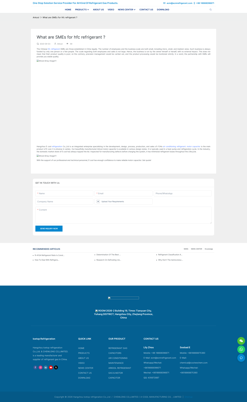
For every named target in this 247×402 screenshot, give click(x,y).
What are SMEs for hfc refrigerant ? (60, 17)
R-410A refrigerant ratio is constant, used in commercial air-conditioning (50, 255)
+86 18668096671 (205, 3)
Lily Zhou (149, 347)
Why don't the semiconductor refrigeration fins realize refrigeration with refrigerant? (170, 260)
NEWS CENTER (196, 249)
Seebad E (185, 347)
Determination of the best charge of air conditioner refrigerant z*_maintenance (108, 254)
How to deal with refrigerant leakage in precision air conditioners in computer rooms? (47, 260)
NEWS (186, 249)
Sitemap (188, 397)
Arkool (36, 17)
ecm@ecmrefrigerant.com (179, 3)
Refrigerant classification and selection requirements (170, 254)
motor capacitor (193, 146)
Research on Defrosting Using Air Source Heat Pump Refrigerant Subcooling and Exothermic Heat (108, 260)
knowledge (209, 249)
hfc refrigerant (54, 49)
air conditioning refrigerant (174, 146)
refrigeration (57, 146)
